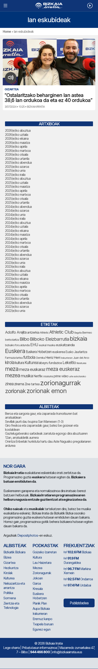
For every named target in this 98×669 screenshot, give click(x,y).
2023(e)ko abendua (18, 255)
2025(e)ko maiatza (17, 186)
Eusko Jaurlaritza (76, 352)
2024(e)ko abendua (18, 207)
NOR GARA (14, 466)
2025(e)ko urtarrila (17, 202)
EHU (34, 344)
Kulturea (31, 362)
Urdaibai (79, 585)
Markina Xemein (77, 571)
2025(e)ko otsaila (16, 199)
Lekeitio (69, 362)
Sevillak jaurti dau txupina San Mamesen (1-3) (34, 421)
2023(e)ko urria (15, 263)
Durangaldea (72, 560)
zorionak (15, 391)
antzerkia (33, 332)
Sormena (9, 598)
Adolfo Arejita (15, 332)
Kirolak (8, 573)
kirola (9, 362)
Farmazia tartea (14, 357)
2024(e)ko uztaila (16, 226)
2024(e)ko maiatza (17, 234)
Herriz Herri (53, 358)
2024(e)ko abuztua (18, 223)
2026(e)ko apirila (16, 146)
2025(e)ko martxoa (18, 194)
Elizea (7, 557)
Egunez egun (41, 629)
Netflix (38, 376)
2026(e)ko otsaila (16, 154)
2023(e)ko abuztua (17, 271)
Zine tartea (32, 384)
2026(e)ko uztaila (16, 134)
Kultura (37, 557)
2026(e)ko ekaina (16, 138)
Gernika (40, 357)
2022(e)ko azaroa (17, 306)
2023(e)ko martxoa (17, 290)
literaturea (81, 363)
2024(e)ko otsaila (16, 247)
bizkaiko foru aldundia (17, 345)
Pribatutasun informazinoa (39, 647)
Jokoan (38, 578)
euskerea (58, 352)
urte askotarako (77, 376)
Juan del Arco (81, 357)
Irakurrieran (66, 357)
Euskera (15, 350)
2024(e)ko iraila (15, 218)
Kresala (38, 588)
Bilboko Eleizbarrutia (49, 339)
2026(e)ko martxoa (18, 151)
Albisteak (14, 545)
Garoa (37, 583)
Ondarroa (80, 579)
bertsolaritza (12, 339)
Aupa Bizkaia (41, 608)
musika (27, 375)
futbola (29, 357)
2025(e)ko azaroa (17, 167)
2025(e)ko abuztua (18, 178)
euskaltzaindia (65, 345)
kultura (19, 363)
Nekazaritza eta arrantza (14, 585)
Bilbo (24, 339)
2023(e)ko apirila (16, 287)
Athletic (44, 332)
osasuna (48, 376)
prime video (61, 376)
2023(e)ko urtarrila (17, 298)
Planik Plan (40, 603)
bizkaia (78, 338)
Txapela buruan (43, 624)
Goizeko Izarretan (45, 552)
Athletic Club (61, 332)
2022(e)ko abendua (18, 303)
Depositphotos (27, 535)
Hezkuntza (10, 568)
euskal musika (47, 345)
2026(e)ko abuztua (18, 130)
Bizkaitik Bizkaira (14, 552)
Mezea (37, 568)
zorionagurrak (60, 383)
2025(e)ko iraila (15, 175)
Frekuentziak (79, 545)
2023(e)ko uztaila (16, 274)
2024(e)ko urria (15, 215)
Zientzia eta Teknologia (11, 605)
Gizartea (9, 562)
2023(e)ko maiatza (17, 282)
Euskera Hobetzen (39, 352)
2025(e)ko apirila (16, 191)
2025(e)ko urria (15, 170)
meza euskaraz (32, 369)
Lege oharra (11, 647)
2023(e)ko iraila (15, 266)
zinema (19, 384)
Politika (8, 593)
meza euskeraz (63, 369)
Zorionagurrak (42, 573)
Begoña (78, 332)
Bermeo (87, 332)
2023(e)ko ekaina (16, 279)
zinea (9, 383)
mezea (12, 375)
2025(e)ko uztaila (16, 183)
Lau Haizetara (42, 562)
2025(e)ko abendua (18, 162)
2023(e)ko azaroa (17, 258)
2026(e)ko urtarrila (17, 159)
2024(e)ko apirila (16, 239)
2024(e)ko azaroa (17, 210)
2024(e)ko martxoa (18, 242)
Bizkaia (79, 552)
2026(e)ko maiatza (17, 143)
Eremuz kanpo (42, 619)
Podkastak (45, 545)
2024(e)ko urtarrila (17, 250)
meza (11, 368)
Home (7, 31)
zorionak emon (46, 391)
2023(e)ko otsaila (16, 295)
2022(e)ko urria (15, 311)
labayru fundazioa (50, 363)
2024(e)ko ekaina (16, 231)
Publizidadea (79, 603)
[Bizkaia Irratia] (48, 5)
